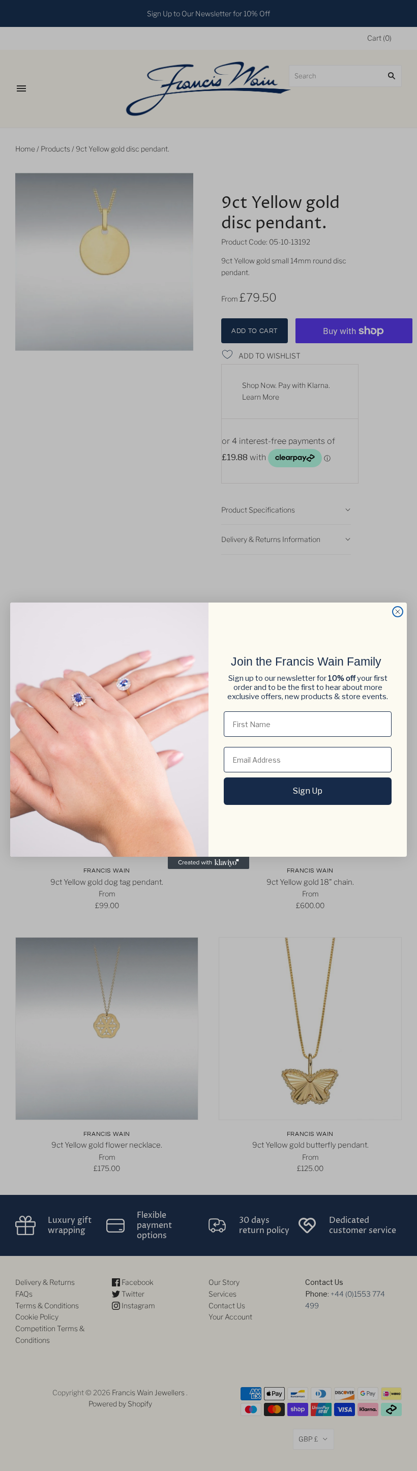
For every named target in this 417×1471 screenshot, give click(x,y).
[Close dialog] (398, 612)
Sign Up (307, 791)
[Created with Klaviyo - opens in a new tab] (208, 863)
